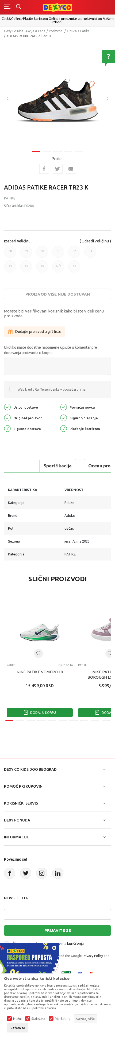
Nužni (17, 1018)
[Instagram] (41, 873)
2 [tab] (47, 151)
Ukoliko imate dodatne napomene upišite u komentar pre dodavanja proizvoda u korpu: (50, 350)
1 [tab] (36, 151)
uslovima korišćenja (68, 943)
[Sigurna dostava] (7, 428)
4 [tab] (68, 151)
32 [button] (74, 253)
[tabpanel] (57, 94)
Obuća (72, 31)
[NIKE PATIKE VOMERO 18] (39, 626)
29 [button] (26, 253)
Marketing (62, 1018)
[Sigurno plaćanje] (63, 417)
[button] (38, 653)
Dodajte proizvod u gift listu (38, 331)
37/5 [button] (58, 268)
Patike (85, 31)
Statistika (38, 1018)
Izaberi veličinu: (17, 241)
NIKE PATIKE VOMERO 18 (40, 672)
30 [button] (42, 253)
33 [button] (90, 253)
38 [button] (74, 268)
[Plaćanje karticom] (63, 428)
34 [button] (10, 268)
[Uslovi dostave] (7, 406)
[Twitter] (25, 873)
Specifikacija (58, 465)
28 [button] (10, 253)
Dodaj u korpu (42, 712)
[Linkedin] (57, 873)
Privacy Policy (93, 956)
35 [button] (26, 268)
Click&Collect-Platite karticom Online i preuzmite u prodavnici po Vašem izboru (58, 20)
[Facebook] (44, 168)
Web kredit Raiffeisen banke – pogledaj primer (52, 389)
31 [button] (58, 253)
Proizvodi (56, 31)
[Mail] (71, 168)
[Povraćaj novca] (63, 406)
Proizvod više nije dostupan (57, 294)
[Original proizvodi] (7, 417)
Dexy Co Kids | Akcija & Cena (24, 31)
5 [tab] (79, 151)
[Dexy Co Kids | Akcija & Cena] (57, 7)
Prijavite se (57, 930)
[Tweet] (57, 168)
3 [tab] (57, 151)
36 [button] (42, 268)
